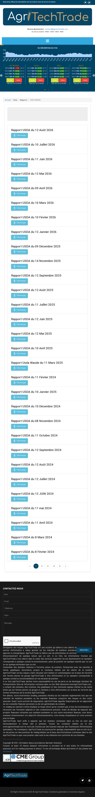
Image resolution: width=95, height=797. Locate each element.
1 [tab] (45, 89)
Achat (10, 80)
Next (94, 75)
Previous (1, 75)
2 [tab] (49, 89)
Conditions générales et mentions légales (67, 792)
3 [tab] (52, 89)
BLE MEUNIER (14, 66)
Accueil (8, 100)
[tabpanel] (14, 74)
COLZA (36, 66)
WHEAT (81, 66)
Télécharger (19, 135)
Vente (18, 80)
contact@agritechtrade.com (56, 29)
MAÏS (58, 66)
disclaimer (7, 751)
